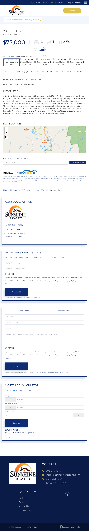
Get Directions (77, 163)
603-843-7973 (40, 3)
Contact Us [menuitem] (25, 510)
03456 (44, 190)
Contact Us (8, 237)
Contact (72, 11)
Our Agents (18, 237)
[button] (39, 19)
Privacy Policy (9, 284)
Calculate (17, 423)
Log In (70, 3)
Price (7, 396)
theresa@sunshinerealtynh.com (63, 474)
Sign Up (78, 3)
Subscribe (16, 292)
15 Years (28, 390)
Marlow (36, 190)
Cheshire (27, 190)
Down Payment (11, 404)
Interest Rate (10, 411)
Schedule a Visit (64, 310)
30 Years (18, 390)
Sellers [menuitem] (22, 498)
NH (20, 190)
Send (16, 366)
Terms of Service (58, 373)
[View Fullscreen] (6, 137)
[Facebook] (67, 494)
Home (5, 190)
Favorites (58, 3)
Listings (13, 190)
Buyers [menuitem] (22, 502)
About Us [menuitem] (24, 506)
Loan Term (9, 390)
